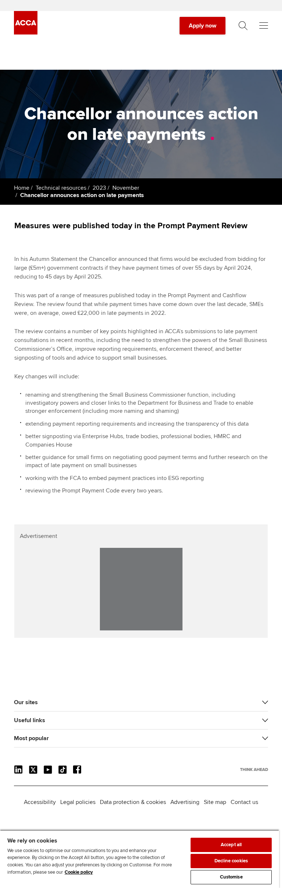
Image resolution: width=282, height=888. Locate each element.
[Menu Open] (263, 25)
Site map (215, 802)
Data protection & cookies (133, 802)
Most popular (31, 738)
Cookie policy (79, 872)
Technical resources (61, 188)
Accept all (231, 845)
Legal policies (77, 802)
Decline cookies (231, 861)
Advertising (184, 802)
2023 (99, 188)
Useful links (29, 720)
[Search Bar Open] (243, 25)
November (125, 188)
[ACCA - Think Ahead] (25, 32)
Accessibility (40, 802)
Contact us (244, 802)
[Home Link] (254, 769)
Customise (231, 877)
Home (21, 188)
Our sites (26, 702)
